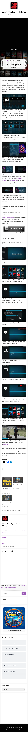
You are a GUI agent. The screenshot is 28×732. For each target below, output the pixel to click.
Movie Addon (17, 510)
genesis (8, 512)
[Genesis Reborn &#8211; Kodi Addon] (7, 482)
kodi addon (10, 510)
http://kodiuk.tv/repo (8, 217)
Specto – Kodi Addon (18, 484)
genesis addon (14, 512)
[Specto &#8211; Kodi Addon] (18, 480)
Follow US (6, 599)
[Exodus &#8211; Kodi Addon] (7, 498)
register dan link (14, 180)
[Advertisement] (14, 34)
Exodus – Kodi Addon (7, 502)
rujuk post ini (6, 444)
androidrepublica (14, 12)
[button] (7, 169)
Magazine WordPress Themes (10, 729)
